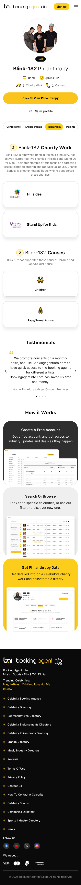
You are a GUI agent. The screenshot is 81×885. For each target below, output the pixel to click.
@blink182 (52, 77)
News (11, 829)
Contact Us (14, 785)
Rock (40, 58)
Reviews (12, 759)
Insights (70, 126)
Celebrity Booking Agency (24, 698)
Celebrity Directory (19, 707)
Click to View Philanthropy (40, 98)
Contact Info (13, 126)
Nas (5, 684)
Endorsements (33, 126)
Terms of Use (16, 768)
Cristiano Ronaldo (33, 684)
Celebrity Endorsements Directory (29, 724)
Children (63, 260)
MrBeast (15, 684)
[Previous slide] (5, 371)
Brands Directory (18, 741)
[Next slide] (75, 371)
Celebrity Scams (18, 803)
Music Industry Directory (23, 750)
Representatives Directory (24, 715)
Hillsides (52, 158)
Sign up (61, 6)
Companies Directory (21, 811)
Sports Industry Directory (23, 820)
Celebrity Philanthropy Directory (28, 733)
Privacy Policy (16, 777)
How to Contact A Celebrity (25, 794)
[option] (40, 371)
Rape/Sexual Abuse (40, 264)
